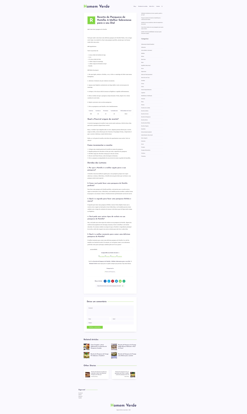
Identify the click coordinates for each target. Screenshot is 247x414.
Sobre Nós (151, 6)
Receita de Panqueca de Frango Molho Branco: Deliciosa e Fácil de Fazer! (127, 346)
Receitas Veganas (145, 126)
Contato (158, 6)
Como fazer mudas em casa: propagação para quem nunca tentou (152, 28)
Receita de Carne (144, 113)
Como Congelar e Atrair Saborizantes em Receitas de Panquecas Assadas (99, 346)
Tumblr (80, 397)
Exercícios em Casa (145, 77)
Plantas (142, 104)
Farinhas (143, 80)
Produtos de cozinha (142, 6)
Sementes (143, 141)
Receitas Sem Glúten (145, 123)
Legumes (143, 92)
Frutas (142, 83)
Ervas (142, 68)
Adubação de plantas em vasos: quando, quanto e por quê (151, 14)
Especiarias (143, 71)
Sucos (142, 144)
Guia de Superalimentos (146, 89)
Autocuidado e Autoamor (146, 50)
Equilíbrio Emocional (145, 65)
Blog (135, 6)
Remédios (143, 129)
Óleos (142, 101)
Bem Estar (143, 59)
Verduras (143, 153)
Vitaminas (143, 156)
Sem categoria (144, 138)
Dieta (142, 62)
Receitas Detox (144, 120)
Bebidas (143, 53)
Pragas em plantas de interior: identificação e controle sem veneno (151, 18)
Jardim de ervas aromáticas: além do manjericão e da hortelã (152, 23)
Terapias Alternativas (145, 150)
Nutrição (143, 98)
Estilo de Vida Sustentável (146, 74)
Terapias (143, 147)
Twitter (80, 394)
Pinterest (80, 396)
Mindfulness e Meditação (146, 95)
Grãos (142, 86)
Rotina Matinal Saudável (146, 132)
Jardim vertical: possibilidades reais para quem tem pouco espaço (151, 32)
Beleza (142, 56)
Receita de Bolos (144, 110)
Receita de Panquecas (110, 271)
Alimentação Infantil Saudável (147, 44)
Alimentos (143, 47)
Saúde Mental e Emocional (147, 135)
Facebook (80, 393)
